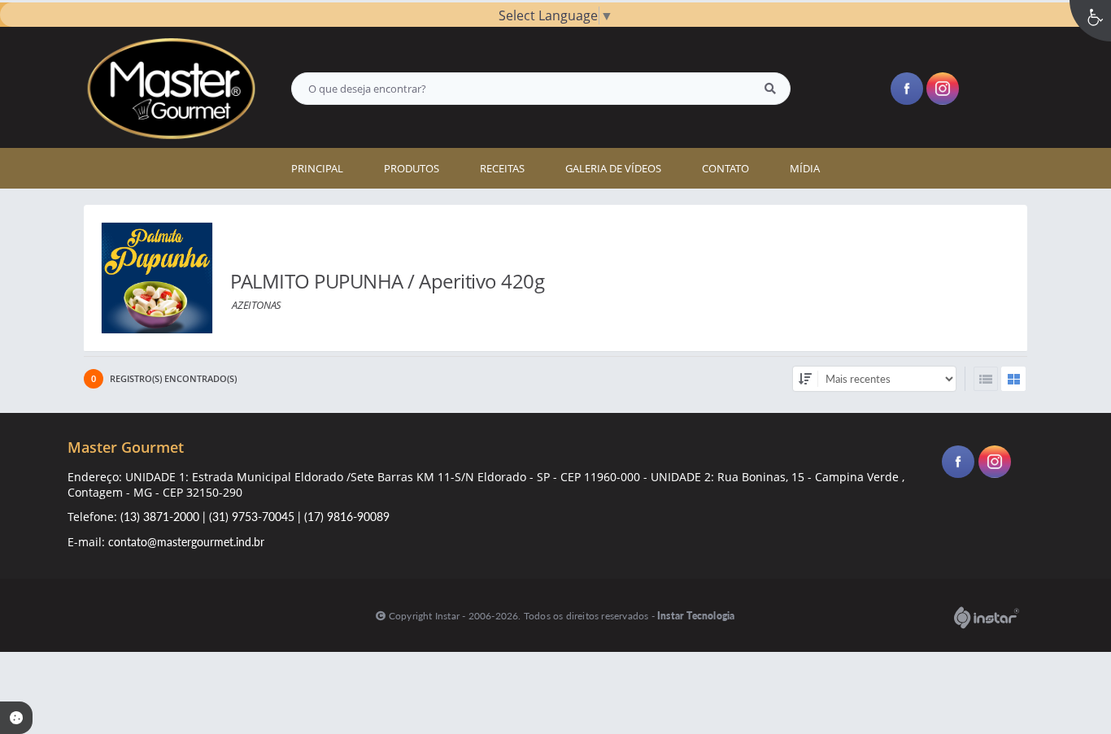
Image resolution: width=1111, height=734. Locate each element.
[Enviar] (770, 88)
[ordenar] (805, 379)
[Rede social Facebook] (960, 463)
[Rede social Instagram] (996, 463)
